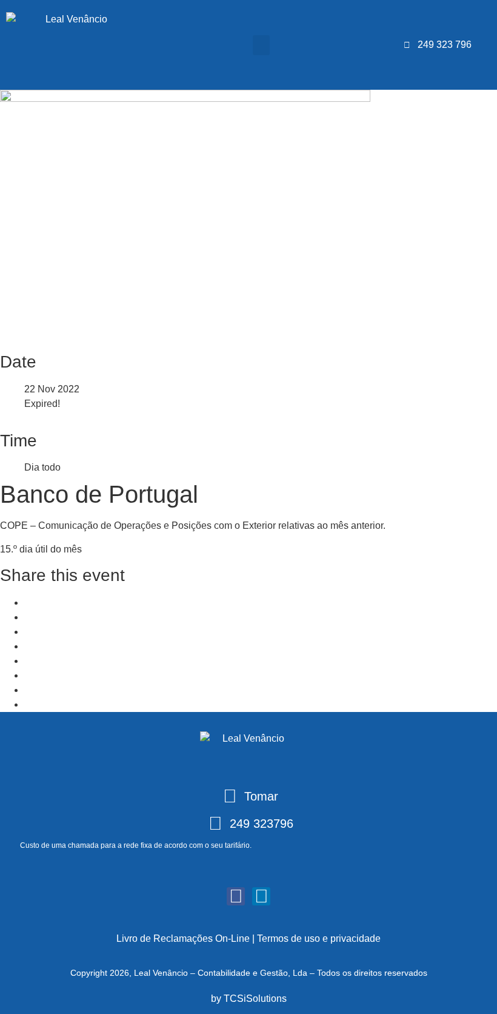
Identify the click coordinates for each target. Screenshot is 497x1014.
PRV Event (55, 690)
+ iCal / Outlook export (71, 675)
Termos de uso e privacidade (319, 938)
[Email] (28, 646)
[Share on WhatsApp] (28, 631)
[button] (261, 45)
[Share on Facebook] (28, 602)
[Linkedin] (28, 617)
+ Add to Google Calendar (80, 661)
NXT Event (48, 704)
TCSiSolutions (255, 998)
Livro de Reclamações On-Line (183, 938)
